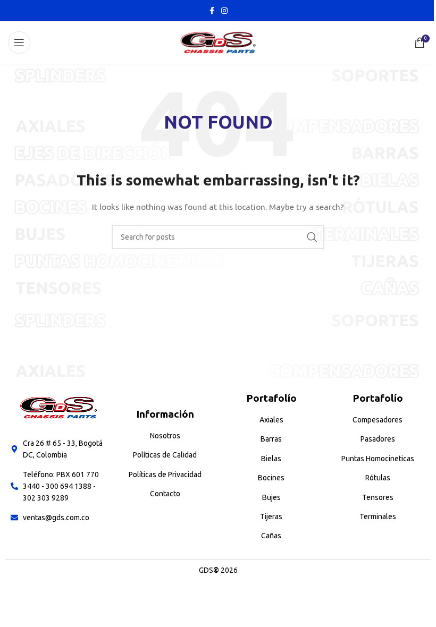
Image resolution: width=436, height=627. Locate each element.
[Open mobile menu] (19, 42)
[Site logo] (217, 42)
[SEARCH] (312, 237)
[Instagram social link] (224, 11)
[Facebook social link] (211, 11)
